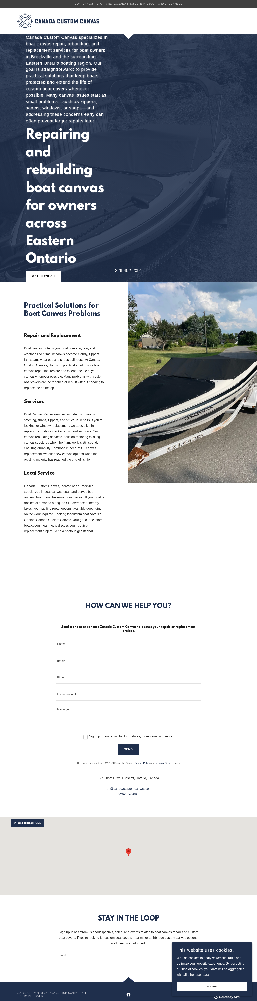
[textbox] (128, 644)
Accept (212, 986)
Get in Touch (43, 276)
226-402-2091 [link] (128, 794)
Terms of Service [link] (164, 763)
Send (128, 749)
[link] (58, 21)
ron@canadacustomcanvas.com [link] (128, 788)
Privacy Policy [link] (142, 763)
